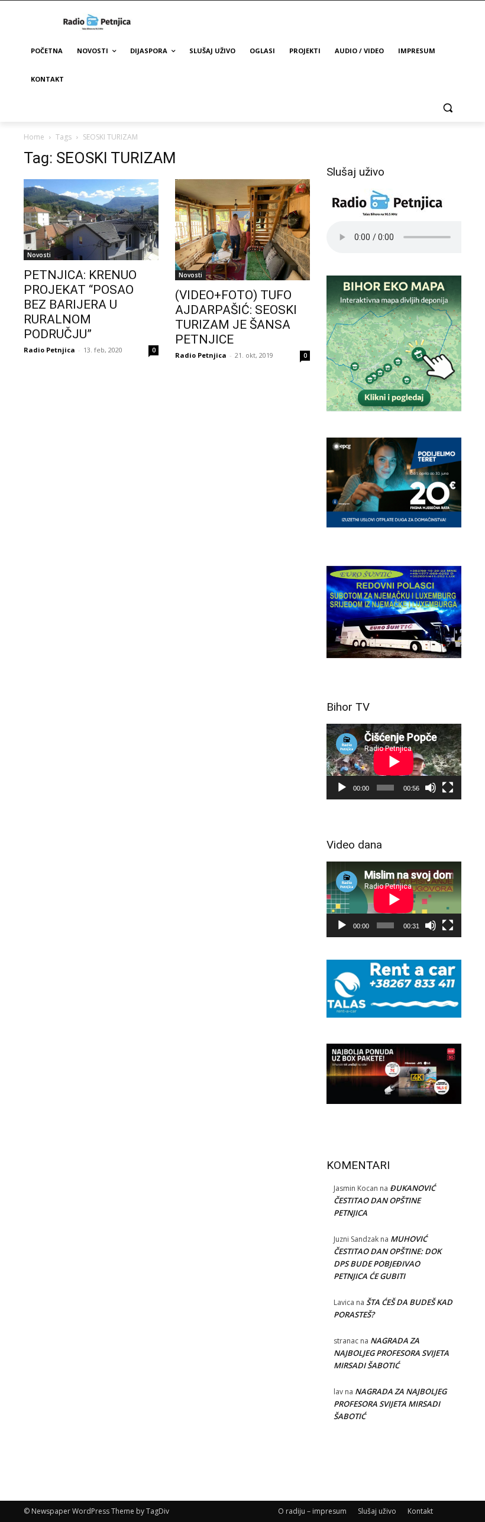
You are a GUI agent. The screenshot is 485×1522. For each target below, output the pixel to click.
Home (34, 137)
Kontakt (420, 1511)
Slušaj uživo (377, 1511)
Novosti (39, 255)
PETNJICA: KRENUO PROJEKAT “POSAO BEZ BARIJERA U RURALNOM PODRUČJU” (80, 304)
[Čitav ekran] (448, 788)
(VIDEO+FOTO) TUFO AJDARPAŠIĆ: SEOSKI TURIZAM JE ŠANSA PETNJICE (236, 317)
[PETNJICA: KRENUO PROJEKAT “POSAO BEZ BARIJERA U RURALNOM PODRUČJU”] (91, 219)
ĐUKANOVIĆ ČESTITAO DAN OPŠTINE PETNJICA (384, 1200)
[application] (393, 761)
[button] (447, 108)
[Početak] (342, 788)
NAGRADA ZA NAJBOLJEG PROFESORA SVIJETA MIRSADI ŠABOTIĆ (391, 1353)
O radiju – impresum (312, 1511)
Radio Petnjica (49, 349)
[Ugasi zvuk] (430, 788)
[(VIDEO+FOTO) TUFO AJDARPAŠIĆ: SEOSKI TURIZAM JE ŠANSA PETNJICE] (242, 229)
